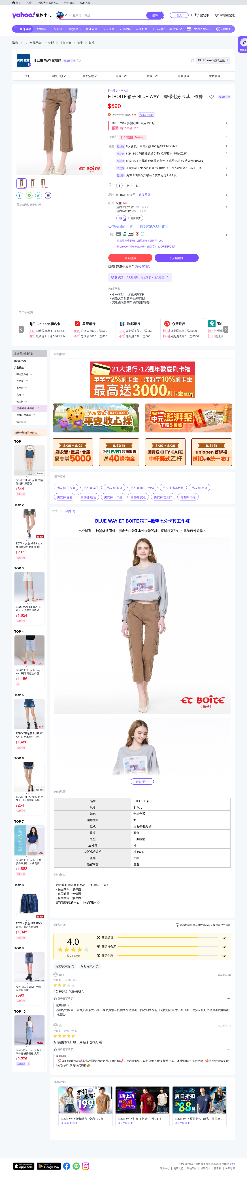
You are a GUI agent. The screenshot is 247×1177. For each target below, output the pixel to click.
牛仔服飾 (65, 43)
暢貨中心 (75, 29)
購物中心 (18, 43)
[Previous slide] (16, 460)
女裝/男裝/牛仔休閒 (41, 43)
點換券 (41, 29)
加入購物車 (176, 258)
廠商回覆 (61, 1005)
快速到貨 (91, 29)
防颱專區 (125, 29)
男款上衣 (121, 76)
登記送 (58, 29)
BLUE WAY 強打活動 (211, 60)
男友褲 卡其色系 (173, 488)
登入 (179, 15)
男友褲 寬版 (138, 497)
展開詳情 (140, 781)
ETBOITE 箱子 (125, 195)
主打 (28, 76)
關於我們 (178, 1168)
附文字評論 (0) (65, 966)
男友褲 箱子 (91, 488)
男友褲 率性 (188, 497)
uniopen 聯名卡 (202, 29)
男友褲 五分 (114, 488)
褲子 (80, 43)
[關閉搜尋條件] (66, 15)
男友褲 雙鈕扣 (163, 497)
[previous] (21, 329)
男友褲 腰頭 (88, 497)
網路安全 (205, 1168)
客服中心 (164, 1168)
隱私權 (217, 1168)
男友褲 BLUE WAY (142, 488)
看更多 (173, 29)
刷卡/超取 (159, 29)
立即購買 (130, 258)
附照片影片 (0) (90, 966)
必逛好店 (142, 29)
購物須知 (192, 1168)
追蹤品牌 (144, 195)
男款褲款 (183, 76)
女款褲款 (214, 76)
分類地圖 (230, 1168)
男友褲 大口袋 (113, 497)
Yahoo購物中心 (32, 15)
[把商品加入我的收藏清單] (211, 97)
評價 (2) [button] (70, 511)
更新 (231, 1163)
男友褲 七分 (199, 488)
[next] (225, 329)
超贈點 (225, 29)
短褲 (92, 43)
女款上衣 (152, 76)
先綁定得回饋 (146, 114)
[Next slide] (42, 460)
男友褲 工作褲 (66, 488)
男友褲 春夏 (64, 497)
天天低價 (108, 29)
